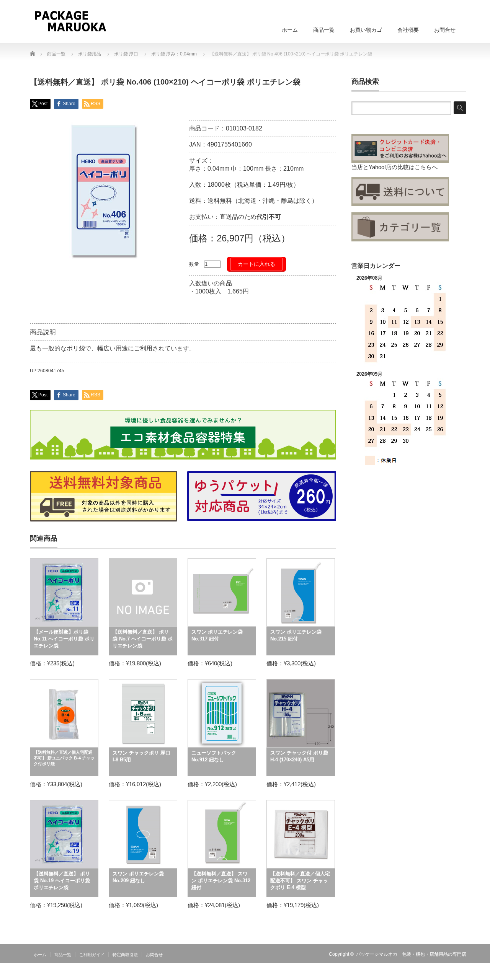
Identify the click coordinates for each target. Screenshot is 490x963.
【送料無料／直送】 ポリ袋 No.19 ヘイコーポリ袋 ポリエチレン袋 (62, 880)
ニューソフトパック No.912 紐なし (213, 756)
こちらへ (426, 167)
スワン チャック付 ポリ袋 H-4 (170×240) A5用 (299, 756)
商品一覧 (324, 30)
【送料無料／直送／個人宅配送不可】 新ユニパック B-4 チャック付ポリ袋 (64, 758)
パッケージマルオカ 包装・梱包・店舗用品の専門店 (411, 954)
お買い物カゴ (366, 30)
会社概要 (408, 30)
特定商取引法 (125, 954)
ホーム (290, 30)
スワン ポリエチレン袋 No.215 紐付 (296, 635)
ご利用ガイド (92, 954)
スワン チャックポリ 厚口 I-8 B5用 (141, 756)
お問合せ (445, 30)
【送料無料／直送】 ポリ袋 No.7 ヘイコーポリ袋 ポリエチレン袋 (143, 639)
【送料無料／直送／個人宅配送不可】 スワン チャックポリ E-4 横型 (300, 880)
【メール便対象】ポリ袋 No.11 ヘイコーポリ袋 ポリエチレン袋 (64, 639)
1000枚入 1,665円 (222, 291)
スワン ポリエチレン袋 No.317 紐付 (217, 635)
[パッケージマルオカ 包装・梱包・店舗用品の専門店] (70, 21)
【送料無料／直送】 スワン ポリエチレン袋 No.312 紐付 (220, 880)
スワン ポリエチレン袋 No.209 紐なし (138, 877)
